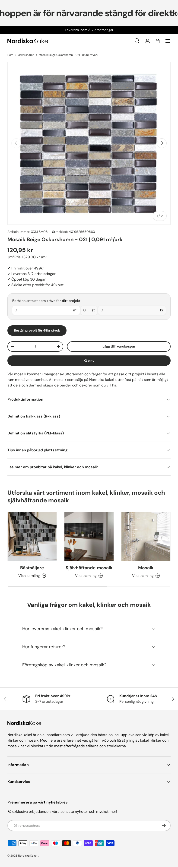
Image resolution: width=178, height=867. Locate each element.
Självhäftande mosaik (89, 568)
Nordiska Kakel (27, 856)
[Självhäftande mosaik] (88, 536)
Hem (10, 55)
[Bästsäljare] (32, 536)
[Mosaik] (145, 536)
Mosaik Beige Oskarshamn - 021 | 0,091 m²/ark (68, 55)
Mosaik (145, 568)
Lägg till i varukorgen (118, 346)
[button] (158, 41)
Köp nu (89, 360)
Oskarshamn (26, 55)
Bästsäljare (32, 568)
